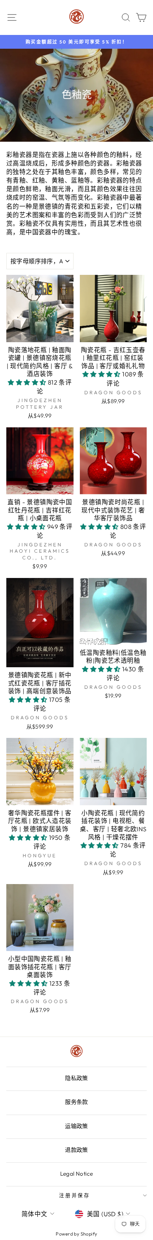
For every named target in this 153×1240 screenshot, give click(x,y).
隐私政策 (76, 1078)
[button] (28, 382)
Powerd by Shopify (76, 1234)
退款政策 (76, 1149)
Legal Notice (76, 1173)
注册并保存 (75, 1195)
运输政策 (76, 1126)
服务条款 (76, 1101)
